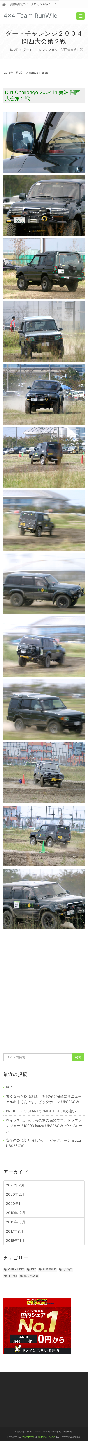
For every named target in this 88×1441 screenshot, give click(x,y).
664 (9, 1087)
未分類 (12, 1276)
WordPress (28, 1437)
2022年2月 (15, 1185)
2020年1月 (15, 1203)
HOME (13, 50)
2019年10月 (15, 1222)
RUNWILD (49, 1269)
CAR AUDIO (16, 1269)
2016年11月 (15, 1240)
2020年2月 (15, 1194)
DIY (33, 1269)
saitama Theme (46, 1437)
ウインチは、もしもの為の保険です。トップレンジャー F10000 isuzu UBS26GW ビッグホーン (44, 1125)
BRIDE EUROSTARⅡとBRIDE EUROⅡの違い (42, 1111)
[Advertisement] (44, 1000)
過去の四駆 (31, 1276)
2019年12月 (15, 1213)
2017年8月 (14, 1231)
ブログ (67, 1269)
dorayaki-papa (38, 72)
